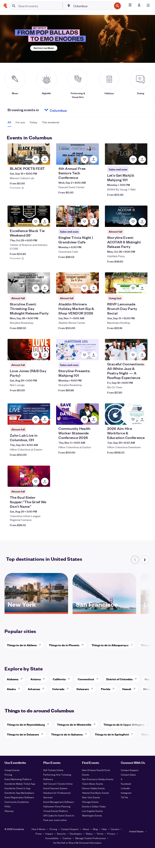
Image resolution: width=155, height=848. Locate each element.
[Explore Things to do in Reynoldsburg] (49, 724)
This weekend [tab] (50, 122)
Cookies (67, 838)
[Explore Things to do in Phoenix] (83, 645)
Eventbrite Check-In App (17, 788)
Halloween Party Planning (57, 806)
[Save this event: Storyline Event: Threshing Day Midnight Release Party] (36, 288)
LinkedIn (125, 788)
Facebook (126, 783)
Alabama (12, 679)
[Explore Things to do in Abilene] (40, 645)
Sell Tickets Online (53, 770)
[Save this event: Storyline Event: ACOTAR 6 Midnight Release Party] (133, 221)
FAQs (7, 806)
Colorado (58, 689)
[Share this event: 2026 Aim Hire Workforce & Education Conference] (142, 419)
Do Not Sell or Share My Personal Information (77, 842)
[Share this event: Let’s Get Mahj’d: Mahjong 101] (142, 159)
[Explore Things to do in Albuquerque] (132, 645)
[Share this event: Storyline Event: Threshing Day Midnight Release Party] (45, 288)
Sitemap (9, 811)
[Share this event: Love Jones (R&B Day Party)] (45, 355)
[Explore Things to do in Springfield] (133, 734)
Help (104, 829)
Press (39, 833)
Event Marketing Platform (18, 779)
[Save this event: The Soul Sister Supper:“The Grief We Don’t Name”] (36, 481)
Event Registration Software (19, 797)
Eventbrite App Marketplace (19, 792)
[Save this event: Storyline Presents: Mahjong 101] (84, 355)
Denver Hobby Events (93, 788)
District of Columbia (119, 679)
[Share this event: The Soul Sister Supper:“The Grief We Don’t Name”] (45, 481)
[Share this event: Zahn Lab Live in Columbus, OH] (45, 419)
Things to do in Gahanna (67, 734)
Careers (115, 829)
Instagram (126, 792)
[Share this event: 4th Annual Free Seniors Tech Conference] (93, 159)
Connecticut (86, 679)
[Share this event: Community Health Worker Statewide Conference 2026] (93, 419)
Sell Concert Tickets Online (58, 783)
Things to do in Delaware (23, 734)
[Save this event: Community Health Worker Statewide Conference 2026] (84, 419)
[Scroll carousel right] (145, 560)
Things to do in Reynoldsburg (26, 724)
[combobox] (92, 6)
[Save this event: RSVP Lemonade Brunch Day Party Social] (133, 288)
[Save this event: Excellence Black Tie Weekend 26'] (36, 221)
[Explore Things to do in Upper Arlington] (148, 724)
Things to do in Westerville (74, 724)
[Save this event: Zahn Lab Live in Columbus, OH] (36, 419)
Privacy (111, 833)
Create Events (12, 770)
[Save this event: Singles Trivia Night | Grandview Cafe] (84, 221)
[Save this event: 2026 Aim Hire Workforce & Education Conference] (133, 419)
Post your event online (55, 820)
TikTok (124, 797)
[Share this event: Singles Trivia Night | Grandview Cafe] (93, 221)
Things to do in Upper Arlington (123, 724)
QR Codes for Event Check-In (58, 815)
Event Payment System (55, 788)
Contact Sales (128, 774)
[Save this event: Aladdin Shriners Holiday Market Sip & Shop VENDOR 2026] (84, 288)
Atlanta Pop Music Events (95, 792)
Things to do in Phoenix (64, 645)
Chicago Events (90, 802)
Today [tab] (33, 122)
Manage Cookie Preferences (90, 838)
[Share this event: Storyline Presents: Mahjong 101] (93, 355)
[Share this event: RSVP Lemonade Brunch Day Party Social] (142, 288)
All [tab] (9, 122)
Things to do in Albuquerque (110, 645)
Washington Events (92, 815)
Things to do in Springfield (112, 734)
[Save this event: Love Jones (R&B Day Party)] (36, 355)
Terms (100, 833)
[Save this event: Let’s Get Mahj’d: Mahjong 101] (133, 159)
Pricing (8, 774)
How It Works (39, 829)
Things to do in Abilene (22, 645)
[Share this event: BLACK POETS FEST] (45, 159)
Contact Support (129, 770)
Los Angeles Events (92, 811)
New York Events (91, 797)
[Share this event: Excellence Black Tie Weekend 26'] (45, 221)
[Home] (5, 6)
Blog (95, 829)
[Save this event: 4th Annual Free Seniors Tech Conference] (84, 159)
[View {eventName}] (29, 154)
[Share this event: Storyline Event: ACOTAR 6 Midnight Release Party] (142, 221)
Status (89, 833)
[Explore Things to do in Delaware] (43, 734)
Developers (76, 833)
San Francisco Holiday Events (97, 779)
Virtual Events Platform (55, 811)
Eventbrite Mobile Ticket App (20, 783)
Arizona (35, 679)
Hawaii (126, 689)
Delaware (83, 689)
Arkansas (34, 689)
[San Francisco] (104, 611)
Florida (105, 689)
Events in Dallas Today (94, 806)
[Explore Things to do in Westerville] (95, 724)
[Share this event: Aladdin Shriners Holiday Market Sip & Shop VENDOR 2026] (93, 288)
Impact (49, 833)
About (86, 829)
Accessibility (52, 838)
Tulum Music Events (92, 783)
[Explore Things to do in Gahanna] (86, 734)
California (59, 679)
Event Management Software (58, 802)
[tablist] (33, 123)
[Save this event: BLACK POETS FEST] (36, 159)
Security (61, 833)
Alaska (11, 689)
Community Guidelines (17, 802)
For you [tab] (20, 122)
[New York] (36, 611)
